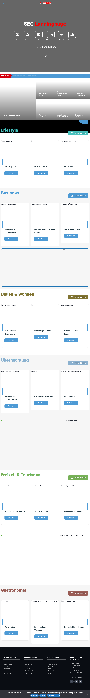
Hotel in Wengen (71, 397)
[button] (2, 162)
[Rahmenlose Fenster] (45, 109)
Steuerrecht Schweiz (72, 229)
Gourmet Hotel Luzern (13, 397)
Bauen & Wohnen (38, 40)
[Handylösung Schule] (45, 88)
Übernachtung (50, 40)
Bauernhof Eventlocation (44, 627)
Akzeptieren (34, 695)
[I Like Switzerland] (45, 3)
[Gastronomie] (72, 34)
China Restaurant (11, 116)
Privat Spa (68, 167)
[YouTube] (80, 681)
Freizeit (61, 40)
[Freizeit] (61, 34)
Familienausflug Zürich (44, 511)
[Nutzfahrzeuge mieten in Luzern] (63, 109)
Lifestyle (17, 40)
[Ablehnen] (88, 694)
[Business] (27, 34)
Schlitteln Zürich (11, 511)
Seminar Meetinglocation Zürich (24, 76)
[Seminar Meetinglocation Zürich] (63, 88)
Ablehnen (42, 695)
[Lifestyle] (17, 34)
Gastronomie (72, 40)
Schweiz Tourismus (72, 511)
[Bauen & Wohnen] (39, 34)
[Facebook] (72, 681)
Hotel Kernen (39, 397)
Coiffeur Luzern (40, 167)
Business (27, 40)
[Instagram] (76, 681)
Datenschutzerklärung (54, 695)
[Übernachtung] (51, 34)
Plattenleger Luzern (42, 331)
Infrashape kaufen (12, 167)
